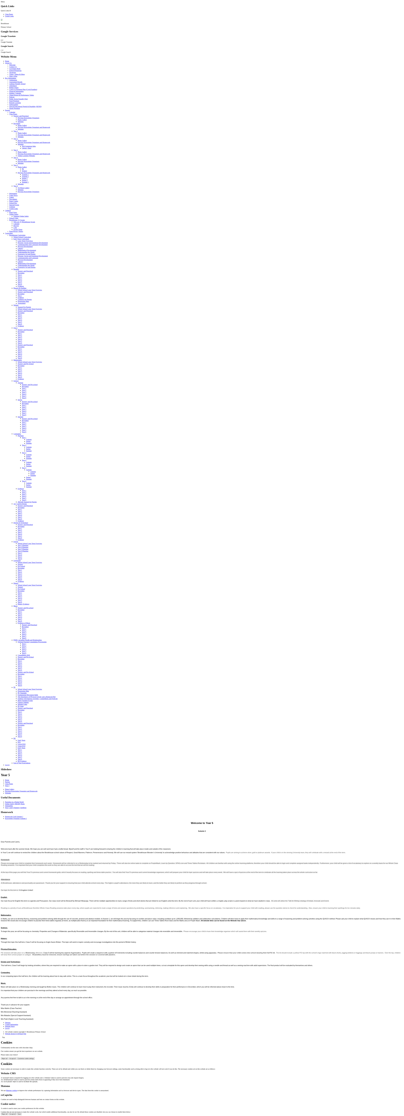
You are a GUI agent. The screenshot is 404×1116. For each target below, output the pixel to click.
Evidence (21, 286)
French (15, 542)
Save (19, 1114)
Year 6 (15, 186)
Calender (16, 224)
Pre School (21, 566)
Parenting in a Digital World (14, 802)
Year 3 (15, 150)
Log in (7, 765)
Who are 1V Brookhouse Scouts (24, 222)
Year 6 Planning (23, 551)
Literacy (20, 248)
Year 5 (15, 165)
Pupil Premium (14, 101)
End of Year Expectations (21, 763)
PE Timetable (22, 693)
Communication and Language (28, 258)
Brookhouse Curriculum (17, 235)
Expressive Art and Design (26, 254)
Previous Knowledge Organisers (28, 118)
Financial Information (16, 91)
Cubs (15, 227)
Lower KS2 (22, 744)
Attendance (13, 86)
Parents (7, 110)
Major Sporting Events (25, 700)
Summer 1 (25, 182)
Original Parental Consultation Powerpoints (32, 642)
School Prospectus (15, 70)
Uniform (12, 207)
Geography (17, 560)
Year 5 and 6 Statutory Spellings (15, 808)
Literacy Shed (26, 148)
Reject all (4, 1058)
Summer (20, 417)
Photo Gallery (22, 120)
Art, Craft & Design (20, 504)
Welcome (12, 65)
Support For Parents (24, 307)
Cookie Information (11, 1024)
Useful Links (9, 16)
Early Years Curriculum (21, 239)
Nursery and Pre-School (26, 657)
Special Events (14, 205)
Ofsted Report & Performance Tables (21, 95)
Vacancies (12, 72)
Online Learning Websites (26, 156)
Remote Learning (15, 103)
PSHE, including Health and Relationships (27, 640)
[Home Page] (2, 20)
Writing (15, 305)
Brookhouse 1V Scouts (17, 220)
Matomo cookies (11, 1090)
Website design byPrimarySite (15, 1034)
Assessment (21, 303)
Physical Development (25, 246)
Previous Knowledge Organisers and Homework (34, 127)
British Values (14, 87)
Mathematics (17, 360)
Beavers (16, 226)
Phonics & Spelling (19, 288)
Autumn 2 (25, 176)
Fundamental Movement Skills (28, 695)
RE (14, 738)
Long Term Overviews (25, 241)
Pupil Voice (13, 212)
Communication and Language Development (33, 245)
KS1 (19, 742)
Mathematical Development (27, 250)
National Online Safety (21, 216)
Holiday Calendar (15, 93)
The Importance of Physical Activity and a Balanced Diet (37, 697)
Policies (11, 97)
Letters (11, 197)
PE (23, 169)
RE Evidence (22, 761)
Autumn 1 (25, 175)
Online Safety (13, 214)
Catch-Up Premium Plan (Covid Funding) (23, 89)
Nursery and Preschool (21, 116)
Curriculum (9, 233)
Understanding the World (26, 252)
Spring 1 (25, 178)
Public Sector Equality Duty (18, 99)
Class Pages (9, 14)
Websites (21, 122)
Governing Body (15, 69)
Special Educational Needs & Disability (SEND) (25, 106)
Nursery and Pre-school (30, 385)
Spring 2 (25, 180)
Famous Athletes (23, 702)
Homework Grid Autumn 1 (14, 817)
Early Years (21, 740)
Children (8, 210)
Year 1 (15, 131)
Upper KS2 (21, 746)
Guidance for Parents (25, 299)
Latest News (13, 195)
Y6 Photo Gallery (23, 188)
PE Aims (21, 706)
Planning (21, 436)
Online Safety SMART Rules (15, 804)
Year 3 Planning (23, 545)
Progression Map (23, 301)
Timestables (9, 806)
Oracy (15, 328)
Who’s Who (13, 76)
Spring (20, 400)
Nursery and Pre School (26, 364)
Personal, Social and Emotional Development (33, 243)
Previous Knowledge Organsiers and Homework (34, 173)
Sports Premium (14, 108)
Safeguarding (13, 105)
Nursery (20, 564)
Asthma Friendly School (17, 84)
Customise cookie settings (26, 1058)
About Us (8, 63)
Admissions (13, 80)
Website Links (22, 704)
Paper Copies (13, 201)
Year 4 (15, 157)
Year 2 (15, 139)
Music (15, 606)
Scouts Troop (17, 229)
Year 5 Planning (23, 549)
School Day (13, 203)
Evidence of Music (24, 623)
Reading (16, 269)
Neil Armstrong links (29, 146)
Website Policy (10, 1026)
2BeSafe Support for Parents (27, 502)
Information (13, 193)
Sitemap (7, 1023)
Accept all (12, 1058)
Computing (17, 434)
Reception (16, 123)
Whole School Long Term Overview (30, 290)
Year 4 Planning (23, 547)
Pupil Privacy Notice (16, 231)
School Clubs (13, 218)
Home (7, 61)
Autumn (20, 383)
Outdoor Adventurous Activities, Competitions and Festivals (38, 699)
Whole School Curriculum (22, 237)
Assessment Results (15, 82)
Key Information (10, 78)
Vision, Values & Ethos (17, 74)
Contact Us (13, 67)
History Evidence (23, 604)
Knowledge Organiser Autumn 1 (16, 818)
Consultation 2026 (24, 655)
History (15, 583)
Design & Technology (20, 523)
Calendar (12, 112)
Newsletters (13, 199)
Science (24, 171)
